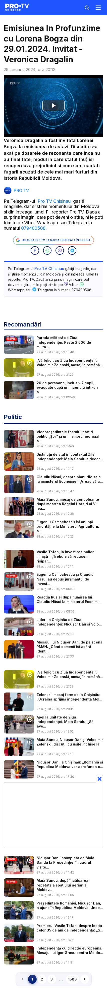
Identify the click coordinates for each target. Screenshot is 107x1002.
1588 (72, 979)
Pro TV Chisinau (54, 201)
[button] (35, 250)
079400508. (34, 228)
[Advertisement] (53, 815)
